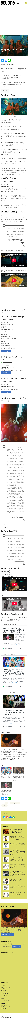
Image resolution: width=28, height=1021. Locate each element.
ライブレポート (4, 993)
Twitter (5, 526)
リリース (4, 805)
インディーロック (15, 803)
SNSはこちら (13, 759)
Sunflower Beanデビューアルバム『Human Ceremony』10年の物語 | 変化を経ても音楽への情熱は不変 (18, 776)
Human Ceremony (7, 381)
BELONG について (5, 1003)
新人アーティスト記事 (6, 987)
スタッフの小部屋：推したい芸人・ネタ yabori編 (17, 893)
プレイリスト (4, 995)
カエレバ (7, 184)
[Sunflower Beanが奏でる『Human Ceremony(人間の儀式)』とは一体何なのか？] (6, 785)
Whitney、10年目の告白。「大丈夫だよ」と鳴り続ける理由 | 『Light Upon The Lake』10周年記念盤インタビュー (17, 852)
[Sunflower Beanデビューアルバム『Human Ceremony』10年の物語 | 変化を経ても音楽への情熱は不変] (18, 770)
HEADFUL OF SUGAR (8, 181)
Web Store (3, 1008)
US (6, 803)
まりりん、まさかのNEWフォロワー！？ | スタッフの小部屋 (17, 844)
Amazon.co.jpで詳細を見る (7, 186)
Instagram (6, 527)
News (11, 53)
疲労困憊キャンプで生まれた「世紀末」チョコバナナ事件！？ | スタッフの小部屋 (17, 859)
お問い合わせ (4, 1005)
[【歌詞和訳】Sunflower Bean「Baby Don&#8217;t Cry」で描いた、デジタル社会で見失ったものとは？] (6, 770)
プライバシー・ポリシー (7, 1006)
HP (4, 524)
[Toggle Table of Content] (6, 91)
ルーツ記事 (3, 990)
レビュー (3, 992)
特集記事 (3, 998)
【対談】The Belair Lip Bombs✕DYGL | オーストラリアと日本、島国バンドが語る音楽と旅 (17, 873)
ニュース (3, 985)
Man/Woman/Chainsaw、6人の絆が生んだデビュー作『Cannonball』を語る (17, 831)
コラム (2, 997)
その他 (2, 1001)
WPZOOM (8, 1017)
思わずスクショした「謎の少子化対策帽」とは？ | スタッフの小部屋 (17, 866)
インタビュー (4, 988)
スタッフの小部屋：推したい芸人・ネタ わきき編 (17, 880)
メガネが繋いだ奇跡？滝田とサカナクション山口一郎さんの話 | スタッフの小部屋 (17, 838)
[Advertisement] (14, 20)
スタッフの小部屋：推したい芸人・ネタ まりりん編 (17, 886)
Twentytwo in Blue (7, 362)
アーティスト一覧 (5, 1000)
